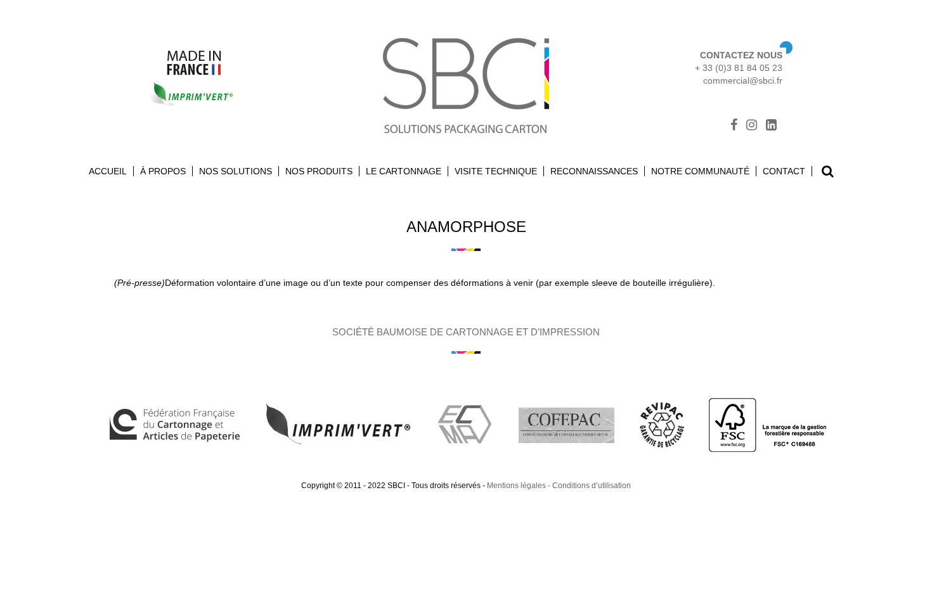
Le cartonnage (403, 171)
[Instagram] (751, 126)
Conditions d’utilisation (591, 485)
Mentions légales (516, 485)
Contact (784, 171)
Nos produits (319, 171)
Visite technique (496, 171)
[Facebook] (733, 126)
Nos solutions (235, 171)
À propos (163, 171)
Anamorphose (466, 226)
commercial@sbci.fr (742, 80)
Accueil (108, 171)
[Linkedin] (771, 126)
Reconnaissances (594, 171)
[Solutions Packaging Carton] (466, 84)
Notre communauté (700, 171)
